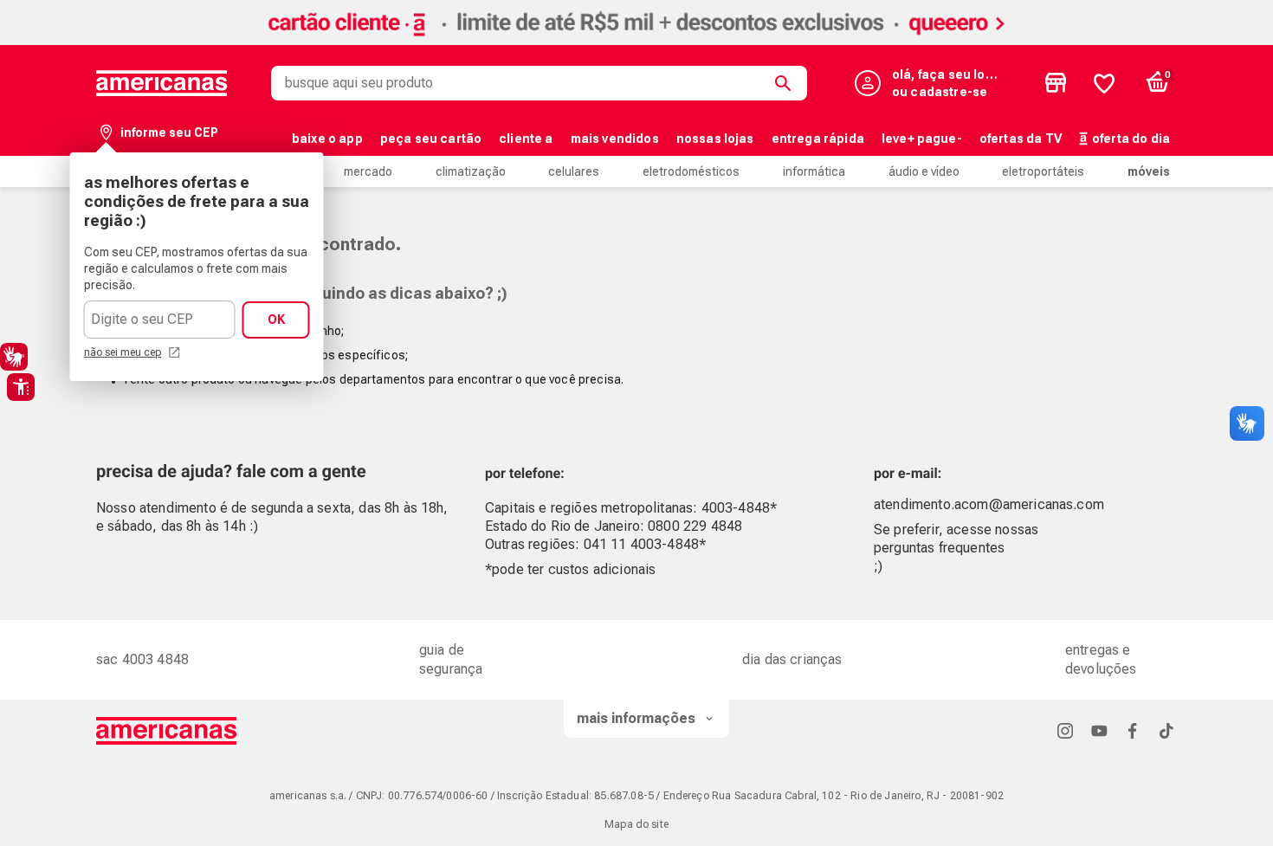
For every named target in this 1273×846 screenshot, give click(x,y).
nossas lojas (715, 138)
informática (814, 171)
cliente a (525, 138)
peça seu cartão (430, 138)
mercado (368, 171)
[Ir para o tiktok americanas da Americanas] (1166, 730)
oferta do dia (1131, 138)
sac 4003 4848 (142, 659)
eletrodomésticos (691, 171)
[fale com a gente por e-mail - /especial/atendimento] (1054, 468)
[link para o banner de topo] (636, 40)
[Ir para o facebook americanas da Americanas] (1132, 730)
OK (276, 319)
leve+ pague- (922, 138)
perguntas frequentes (939, 547)
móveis (1149, 171)
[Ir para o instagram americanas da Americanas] (1065, 730)
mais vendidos (615, 138)
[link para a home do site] (162, 83)
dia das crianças (792, 659)
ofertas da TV (1020, 138)
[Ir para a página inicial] (166, 731)
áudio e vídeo (924, 171)
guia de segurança (450, 659)
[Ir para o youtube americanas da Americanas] (1099, 730)
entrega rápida (818, 138)
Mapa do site (636, 824)
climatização (471, 171)
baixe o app (327, 138)
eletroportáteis (1043, 171)
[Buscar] (786, 83)
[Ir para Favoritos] (1104, 83)
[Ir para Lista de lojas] (1055, 83)
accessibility (21, 387)
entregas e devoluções (1101, 659)
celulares (573, 171)
